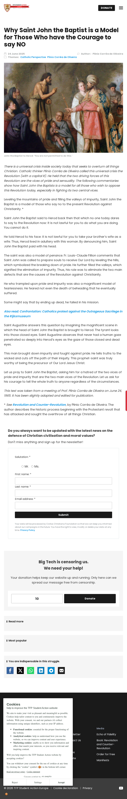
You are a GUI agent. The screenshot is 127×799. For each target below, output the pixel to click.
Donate (106, 8)
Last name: (23, 487)
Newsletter (73, 734)
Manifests (103, 760)
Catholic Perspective (33, 57)
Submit (63, 515)
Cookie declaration (65, 788)
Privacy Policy (27, 530)
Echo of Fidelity (106, 734)
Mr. (27, 466)
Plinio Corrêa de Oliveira (62, 57)
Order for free (106, 754)
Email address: (25, 499)
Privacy (87, 788)
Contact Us (73, 740)
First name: (23, 474)
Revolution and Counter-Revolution (39, 405)
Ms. (36, 466)
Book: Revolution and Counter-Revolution (107, 744)
